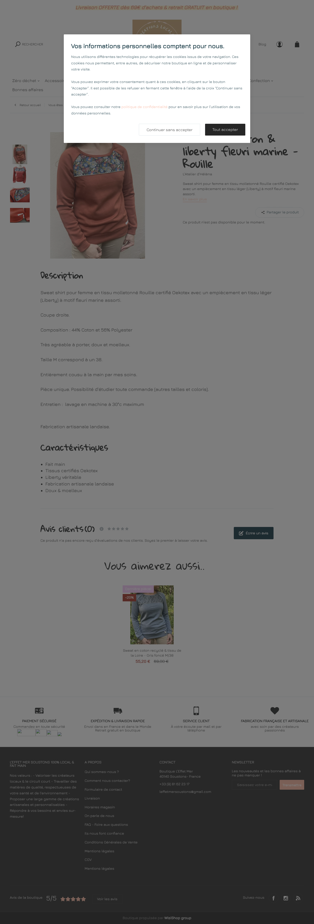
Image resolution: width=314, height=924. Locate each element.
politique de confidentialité (144, 107)
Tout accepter (225, 129)
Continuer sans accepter (169, 130)
